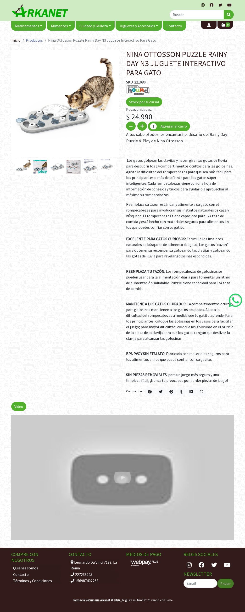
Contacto (21, 574)
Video (18, 406)
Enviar (225, 583)
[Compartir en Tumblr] (181, 391)
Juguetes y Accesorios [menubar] (137, 25)
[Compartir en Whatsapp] (201, 391)
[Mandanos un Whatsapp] (235, 300)
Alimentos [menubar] (59, 25)
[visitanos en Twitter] (220, 5)
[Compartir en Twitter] (161, 391)
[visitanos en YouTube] (229, 5)
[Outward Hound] (138, 89)
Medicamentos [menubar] (27, 25)
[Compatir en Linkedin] (191, 391)
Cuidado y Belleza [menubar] (93, 25)
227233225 (83, 574)
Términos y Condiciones (32, 580)
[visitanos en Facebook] (211, 5)
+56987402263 (86, 580)
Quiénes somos (25, 568)
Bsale (169, 600)
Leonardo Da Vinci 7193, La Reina (94, 565)
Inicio (16, 40)
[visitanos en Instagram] (203, 5)
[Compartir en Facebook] (150, 391)
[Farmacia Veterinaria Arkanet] (40, 10)
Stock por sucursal (144, 102)
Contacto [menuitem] (174, 25)
